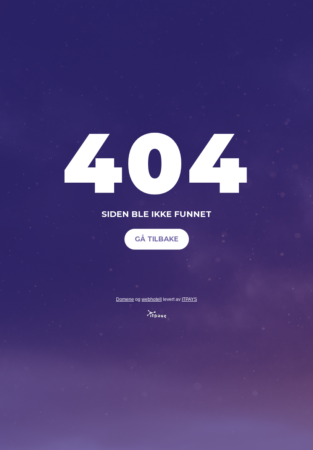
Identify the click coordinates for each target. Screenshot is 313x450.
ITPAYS (189, 299)
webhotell (152, 299)
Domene (125, 299)
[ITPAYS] (156, 316)
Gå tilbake (157, 239)
